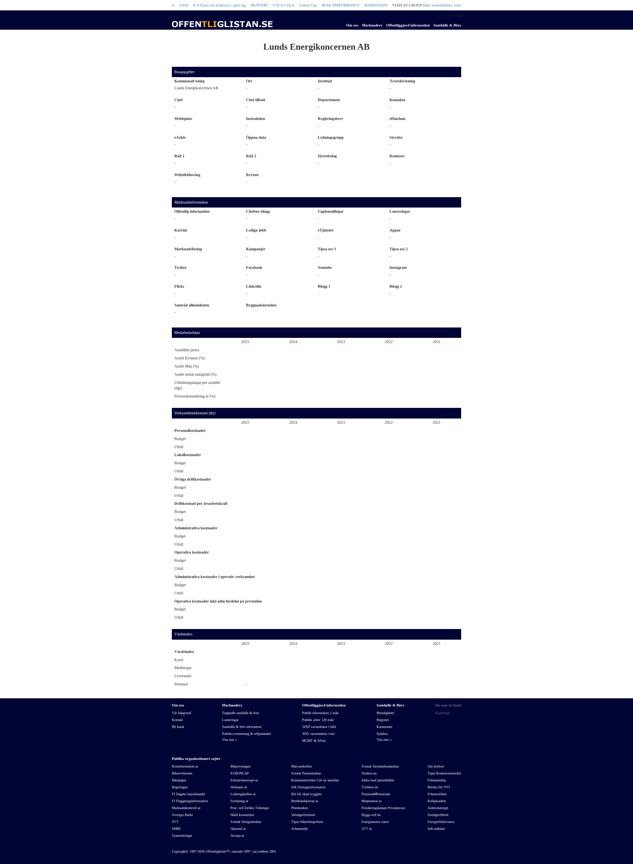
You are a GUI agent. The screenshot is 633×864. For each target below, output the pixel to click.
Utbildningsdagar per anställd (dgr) (197, 385)
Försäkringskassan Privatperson (383, 808)
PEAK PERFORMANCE (324, 5)
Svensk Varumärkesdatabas (380, 766)
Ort (249, 81)
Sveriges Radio (182, 815)
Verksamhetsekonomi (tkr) (194, 413)
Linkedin (253, 286)
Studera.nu (369, 773)
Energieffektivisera (441, 822)
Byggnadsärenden (261, 305)
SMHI (176, 829)
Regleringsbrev (330, 119)
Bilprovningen (240, 766)
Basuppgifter (184, 72)
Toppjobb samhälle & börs (240, 713)
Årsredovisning (402, 81)
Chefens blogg (258, 211)
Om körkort (436, 766)
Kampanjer (255, 249)
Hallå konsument (242, 815)
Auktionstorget (438, 808)
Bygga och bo (371, 815)
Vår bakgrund (181, 713)
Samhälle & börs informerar (242, 727)
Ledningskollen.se (243, 794)
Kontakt (177, 720)
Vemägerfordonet (303, 815)
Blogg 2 (395, 286)
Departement (329, 100)
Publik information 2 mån (320, 713)
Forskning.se (239, 801)
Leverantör (182, 676)
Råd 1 (179, 156)
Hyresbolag (327, 156)
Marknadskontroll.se (186, 808)
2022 (389, 342)
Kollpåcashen (437, 801)
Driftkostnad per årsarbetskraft (200, 503)
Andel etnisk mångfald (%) (195, 374)
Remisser (397, 156)
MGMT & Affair (314, 741)
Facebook (254, 267)
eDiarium (397, 119)
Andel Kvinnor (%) (189, 358)
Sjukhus (382, 734)
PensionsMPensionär (376, 794)
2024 (293, 342)
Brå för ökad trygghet (306, 794)
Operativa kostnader (191, 552)
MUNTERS (243, 5)
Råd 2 (251, 156)
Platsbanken (299, 808)
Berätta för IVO (439, 787)
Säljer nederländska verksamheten (432, 5)
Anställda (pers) (186, 350)
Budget (180, 439)
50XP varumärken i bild (319, 727)
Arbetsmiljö (299, 829)
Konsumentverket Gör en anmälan (315, 780)
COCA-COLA (267, 5)
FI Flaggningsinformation (190, 801)
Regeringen (180, 787)
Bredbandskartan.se (304, 801)
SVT (175, 822)
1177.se (367, 829)
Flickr (179, 286)
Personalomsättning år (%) (194, 396)
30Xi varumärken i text (318, 734)
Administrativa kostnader (195, 528)
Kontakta (397, 100)
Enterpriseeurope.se (244, 780)
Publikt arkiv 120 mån (318, 720)
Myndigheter (385, 713)
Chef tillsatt (255, 100)
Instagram (398, 267)
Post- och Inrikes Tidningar (249, 808)
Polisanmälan (437, 780)
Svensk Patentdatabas (306, 773)
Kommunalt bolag (189, 81)
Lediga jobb (256, 230)
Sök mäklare (436, 829)
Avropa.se (237, 836)
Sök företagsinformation (308, 787)
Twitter (180, 267)
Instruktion (255, 119)
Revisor (252, 175)
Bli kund (178, 727)
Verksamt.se (238, 787)
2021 (437, 342)
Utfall (178, 447)
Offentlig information (192, 211)
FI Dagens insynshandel (188, 794)
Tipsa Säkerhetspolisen (307, 822)
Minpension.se (372, 801)
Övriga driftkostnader (192, 479)
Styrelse (396, 137)
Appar (395, 230)
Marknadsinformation (191, 202)
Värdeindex (183, 634)
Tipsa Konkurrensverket (444, 773)
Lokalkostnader (187, 455)
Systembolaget (182, 836)
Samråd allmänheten (191, 305)
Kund (178, 660)
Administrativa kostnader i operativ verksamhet (214, 577)
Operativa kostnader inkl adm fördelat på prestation (218, 601)
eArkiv (180, 137)
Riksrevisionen (182, 773)
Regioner (383, 720)
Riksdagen (179, 780)
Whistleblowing (187, 175)
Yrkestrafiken (437, 794)
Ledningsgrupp (331, 137)
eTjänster (326, 230)
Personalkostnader (190, 430)
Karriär (180, 230)
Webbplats (183, 119)
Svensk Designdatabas (245, 822)
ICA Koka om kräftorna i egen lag (203, 5)
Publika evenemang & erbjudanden (246, 734)
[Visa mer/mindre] (229, 739)
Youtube (325, 267)
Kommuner (384, 727)
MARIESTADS (359, 5)
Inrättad (325, 81)
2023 (341, 342)
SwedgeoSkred (438, 815)
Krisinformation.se (185, 766)
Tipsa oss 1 (327, 249)
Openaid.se (238, 829)
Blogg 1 (324, 286)
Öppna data (256, 137)
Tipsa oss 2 (398, 249)
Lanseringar (399, 211)
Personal (181, 684)
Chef (178, 100)
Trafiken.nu (370, 787)
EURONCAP (239, 773)
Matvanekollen (301, 766)
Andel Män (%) (186, 366)
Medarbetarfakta (187, 332)
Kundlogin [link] (454, 15)
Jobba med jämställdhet (378, 780)
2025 (245, 342)
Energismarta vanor (375, 822)
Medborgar (183, 668)
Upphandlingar (331, 211)
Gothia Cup (292, 5)
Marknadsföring (188, 249)
